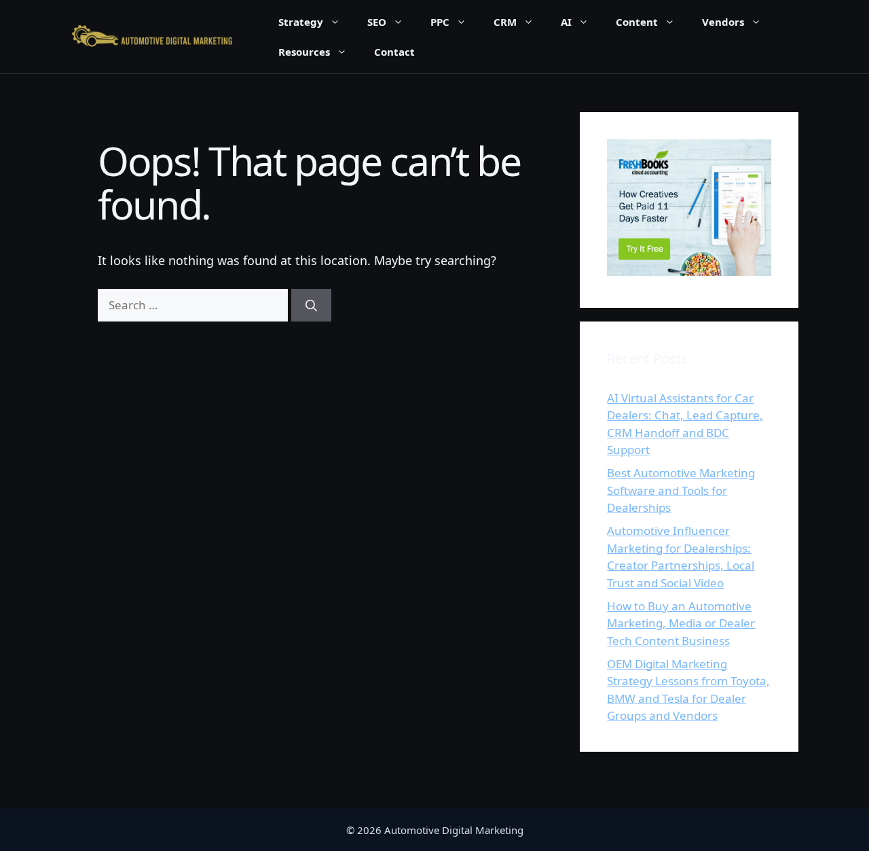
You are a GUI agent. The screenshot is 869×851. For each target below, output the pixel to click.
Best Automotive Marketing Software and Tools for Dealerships (681, 490)
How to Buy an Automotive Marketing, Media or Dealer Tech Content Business (681, 623)
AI (566, 22)
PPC (439, 22)
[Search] (311, 305)
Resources (304, 51)
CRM (505, 22)
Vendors (723, 22)
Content (637, 22)
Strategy (300, 22)
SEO (376, 22)
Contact (394, 51)
